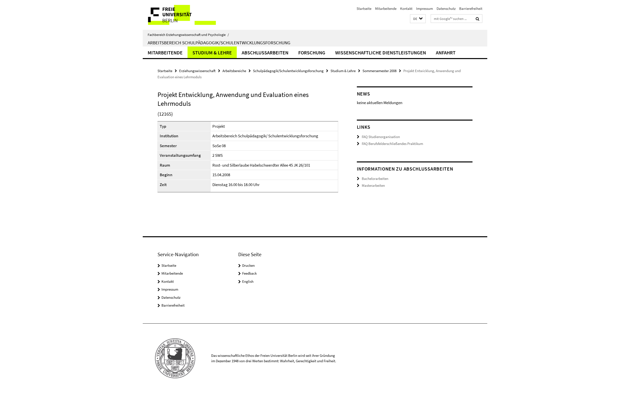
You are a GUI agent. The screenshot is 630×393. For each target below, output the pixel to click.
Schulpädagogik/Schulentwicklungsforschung (288, 70)
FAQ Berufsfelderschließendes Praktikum (392, 143)
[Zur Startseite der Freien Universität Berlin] (184, 15)
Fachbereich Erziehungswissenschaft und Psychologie (188, 34)
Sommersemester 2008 (379, 70)
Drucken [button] (248, 265)
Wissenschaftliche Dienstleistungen (380, 52)
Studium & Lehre (212, 52)
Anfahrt (446, 52)
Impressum (424, 8)
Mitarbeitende (385, 8)
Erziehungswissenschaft (197, 70)
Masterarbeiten (373, 185)
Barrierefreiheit (470, 8)
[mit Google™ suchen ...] (477, 19)
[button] (418, 18)
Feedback (249, 273)
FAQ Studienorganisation (381, 136)
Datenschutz (446, 8)
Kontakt (406, 8)
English (247, 281)
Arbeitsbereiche (234, 70)
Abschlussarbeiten (265, 52)
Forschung (311, 52)
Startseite (364, 8)
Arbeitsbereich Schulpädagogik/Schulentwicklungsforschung (219, 43)
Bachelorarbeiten (375, 178)
